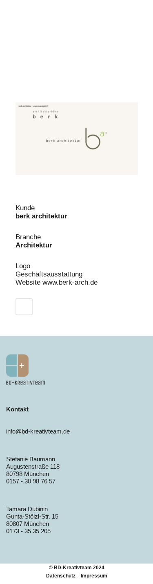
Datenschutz (60, 576)
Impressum (94, 576)
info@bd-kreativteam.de (38, 431)
